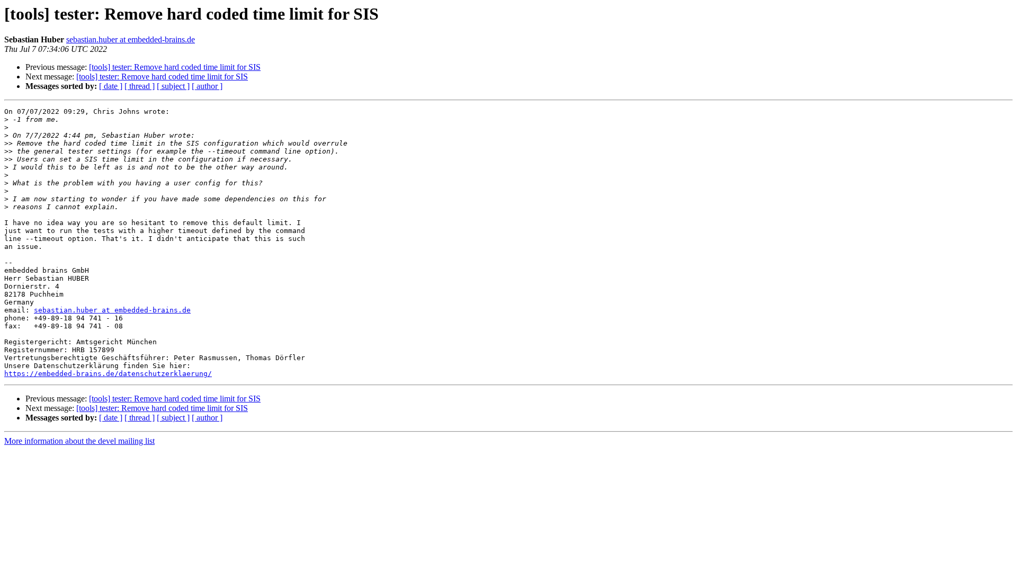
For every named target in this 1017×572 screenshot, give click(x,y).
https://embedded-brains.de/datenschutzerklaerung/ (108, 374)
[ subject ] (173, 86)
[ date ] (110, 86)
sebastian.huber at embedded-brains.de (130, 39)
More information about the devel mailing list (79, 440)
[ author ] (207, 86)
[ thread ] (139, 86)
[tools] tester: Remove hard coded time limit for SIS (175, 67)
